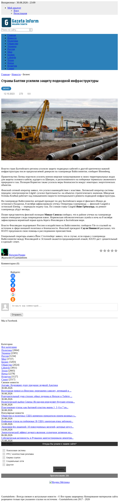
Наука (4, 373)
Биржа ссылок (13, 457)
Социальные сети (15, 461)
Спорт (4, 379)
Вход (16, 10)
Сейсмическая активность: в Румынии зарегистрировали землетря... (37, 438)
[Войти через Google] (13, 294)
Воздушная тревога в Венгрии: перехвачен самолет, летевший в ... (36, 390)
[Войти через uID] (13, 276)
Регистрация (20, 13)
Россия (5, 356)
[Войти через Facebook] (13, 285)
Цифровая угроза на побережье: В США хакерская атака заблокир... (37, 421)
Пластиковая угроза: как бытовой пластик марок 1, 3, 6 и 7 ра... (34, 407)
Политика (6, 350)
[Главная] (21, 26)
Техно (4, 370)
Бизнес (6, 88)
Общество (6, 365)
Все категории (9, 347)
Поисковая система (15, 450)
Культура (6, 376)
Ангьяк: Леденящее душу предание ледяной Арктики (29, 385)
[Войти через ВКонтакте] (13, 280)
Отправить (17, 315)
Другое (10, 464)
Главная (5, 74)
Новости (16, 74)
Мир (3, 359)
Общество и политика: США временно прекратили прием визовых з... (38, 415)
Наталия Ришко (17, 255)
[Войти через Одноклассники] (13, 299)
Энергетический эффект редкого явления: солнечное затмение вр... (36, 432)
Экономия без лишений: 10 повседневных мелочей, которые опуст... (37, 427)
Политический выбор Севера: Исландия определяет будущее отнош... (38, 402)
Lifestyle (5, 367)
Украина (5, 353)
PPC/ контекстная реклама (20, 454)
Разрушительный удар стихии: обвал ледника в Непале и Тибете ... (36, 396)
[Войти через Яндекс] (13, 289)
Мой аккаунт (14, 7)
